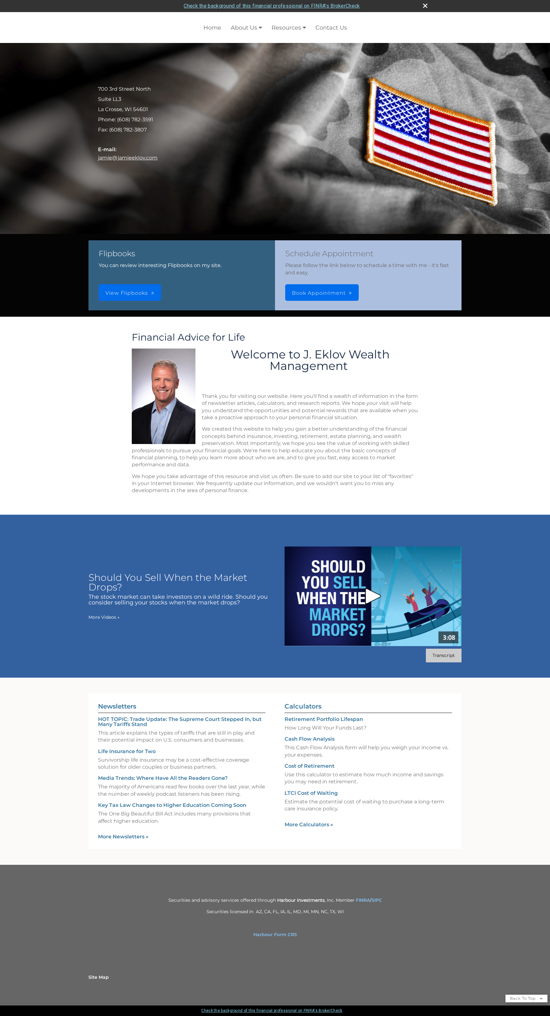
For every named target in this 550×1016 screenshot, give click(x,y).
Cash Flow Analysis (310, 739)
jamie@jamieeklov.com (128, 158)
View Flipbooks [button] (126, 293)
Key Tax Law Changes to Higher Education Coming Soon (172, 805)
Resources (286, 27)
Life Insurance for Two (127, 751)
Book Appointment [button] (319, 293)
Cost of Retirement (310, 766)
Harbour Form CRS (275, 934)
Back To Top (523, 998)
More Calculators (309, 825)
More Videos (104, 617)
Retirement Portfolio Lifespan (324, 719)
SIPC (376, 900)
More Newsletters (123, 837)
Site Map (98, 977)
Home (212, 27)
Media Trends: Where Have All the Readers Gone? (163, 778)
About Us (244, 27)
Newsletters (117, 706)
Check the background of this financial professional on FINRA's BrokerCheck (272, 6)
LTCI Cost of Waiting (311, 793)
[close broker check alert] (425, 5)
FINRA (363, 900)
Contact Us (331, 27)
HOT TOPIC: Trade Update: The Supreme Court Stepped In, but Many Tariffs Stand (180, 721)
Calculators (303, 706)
